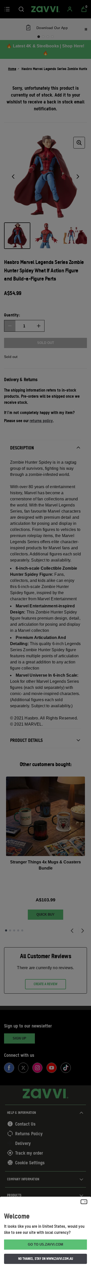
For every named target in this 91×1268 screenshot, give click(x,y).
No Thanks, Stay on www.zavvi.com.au (45, 1259)
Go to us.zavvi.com (45, 1244)
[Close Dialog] (84, 1202)
